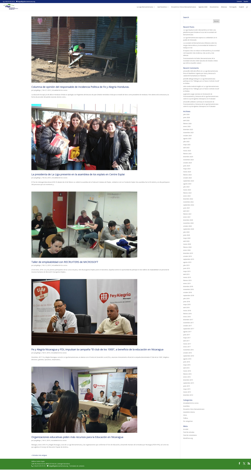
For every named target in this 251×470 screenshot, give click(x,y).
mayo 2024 (186, 169)
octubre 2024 (187, 163)
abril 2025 (186, 148)
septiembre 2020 (188, 229)
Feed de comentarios (190, 435)
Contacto (239, 1)
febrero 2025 (187, 154)
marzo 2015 (187, 392)
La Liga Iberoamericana (145, 7)
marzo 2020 (187, 244)
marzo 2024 (187, 172)
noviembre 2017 (188, 323)
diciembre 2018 (188, 286)
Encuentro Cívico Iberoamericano (193, 409)
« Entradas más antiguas (39, 455)
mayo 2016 (186, 365)
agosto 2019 (187, 262)
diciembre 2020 (188, 220)
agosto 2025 (187, 138)
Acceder (185, 429)
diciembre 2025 (188, 129)
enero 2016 (187, 377)
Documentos (214, 7)
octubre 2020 (187, 226)
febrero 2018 (187, 314)
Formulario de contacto (76, 466)
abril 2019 (186, 274)
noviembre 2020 (188, 223)
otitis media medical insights (192, 86)
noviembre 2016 (188, 350)
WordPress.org (188, 438)
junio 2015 (186, 386)
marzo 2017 (187, 344)
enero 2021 (187, 217)
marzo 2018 (187, 310)
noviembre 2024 (188, 160)
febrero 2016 (187, 374)
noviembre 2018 (188, 289)
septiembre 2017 (188, 329)
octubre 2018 (187, 292)
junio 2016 (186, 362)
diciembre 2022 (188, 199)
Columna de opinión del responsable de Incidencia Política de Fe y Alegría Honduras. (80, 87)
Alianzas (224, 7)
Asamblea (186, 406)
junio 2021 (186, 208)
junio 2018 (186, 301)
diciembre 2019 (188, 253)
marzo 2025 (187, 151)
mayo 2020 (186, 238)
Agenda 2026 (203, 7)
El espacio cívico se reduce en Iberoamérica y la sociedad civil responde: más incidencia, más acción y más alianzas (201, 53)
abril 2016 (186, 368)
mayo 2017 (186, 338)
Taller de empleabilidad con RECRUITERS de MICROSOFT (64, 262)
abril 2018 (186, 307)
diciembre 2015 (188, 380)
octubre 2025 (187, 135)
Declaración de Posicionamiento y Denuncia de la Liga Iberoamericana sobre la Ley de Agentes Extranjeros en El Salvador (200, 96)
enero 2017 (187, 347)
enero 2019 (187, 283)
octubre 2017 (187, 326)
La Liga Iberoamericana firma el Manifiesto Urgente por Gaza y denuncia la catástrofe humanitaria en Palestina (200, 73)
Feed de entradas (188, 432)
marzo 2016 (187, 371)
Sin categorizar (188, 421)
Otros (185, 415)
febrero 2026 (187, 123)
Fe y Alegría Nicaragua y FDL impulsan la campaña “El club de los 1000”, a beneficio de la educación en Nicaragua (97, 349)
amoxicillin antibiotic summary (192, 102)
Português (232, 7)
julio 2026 (186, 114)
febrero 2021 (187, 214)
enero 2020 (187, 250)
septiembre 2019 (188, 259)
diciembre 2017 (188, 319)
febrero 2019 (187, 280)
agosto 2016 (187, 359)
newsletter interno (189, 412)
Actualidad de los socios (59, 90)
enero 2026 (187, 126)
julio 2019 (186, 265)
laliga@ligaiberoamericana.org (58, 466)
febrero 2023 (187, 193)
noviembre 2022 (188, 202)
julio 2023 (186, 187)
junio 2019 (186, 268)
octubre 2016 (187, 353)
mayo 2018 (186, 304)
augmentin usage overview (191, 94)
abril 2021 (186, 211)
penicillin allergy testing (190, 79)
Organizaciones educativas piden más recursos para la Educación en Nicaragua (77, 437)
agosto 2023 (187, 184)
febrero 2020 (187, 247)
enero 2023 (187, 196)
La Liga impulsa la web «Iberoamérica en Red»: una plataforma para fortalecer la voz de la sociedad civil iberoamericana (199, 32)
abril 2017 (186, 341)
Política (185, 418)
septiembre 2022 (188, 205)
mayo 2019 (186, 271)
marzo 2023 (187, 190)
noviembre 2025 (188, 132)
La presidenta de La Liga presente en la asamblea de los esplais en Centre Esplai (78, 174)
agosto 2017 (187, 332)
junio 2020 (186, 235)
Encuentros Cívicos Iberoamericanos (183, 7)
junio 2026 (186, 117)
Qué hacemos (162, 7)
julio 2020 (186, 232)
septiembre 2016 (188, 356)
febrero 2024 (187, 175)
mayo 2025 (186, 144)
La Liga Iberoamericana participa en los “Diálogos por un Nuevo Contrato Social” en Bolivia (201, 81)
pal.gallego (37, 90)
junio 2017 (186, 335)
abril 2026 (186, 120)
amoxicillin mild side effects (192, 71)
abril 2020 (186, 241)
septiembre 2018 (188, 295)
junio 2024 (186, 166)
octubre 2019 (187, 256)
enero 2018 (187, 317)
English (241, 7)
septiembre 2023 (188, 181)
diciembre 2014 (188, 395)
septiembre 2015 (188, 383)
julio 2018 (186, 298)
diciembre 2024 (188, 157)
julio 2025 (186, 141)
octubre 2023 (187, 178)
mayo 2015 (186, 389)
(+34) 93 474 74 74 (39, 466)
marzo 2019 (187, 277)
